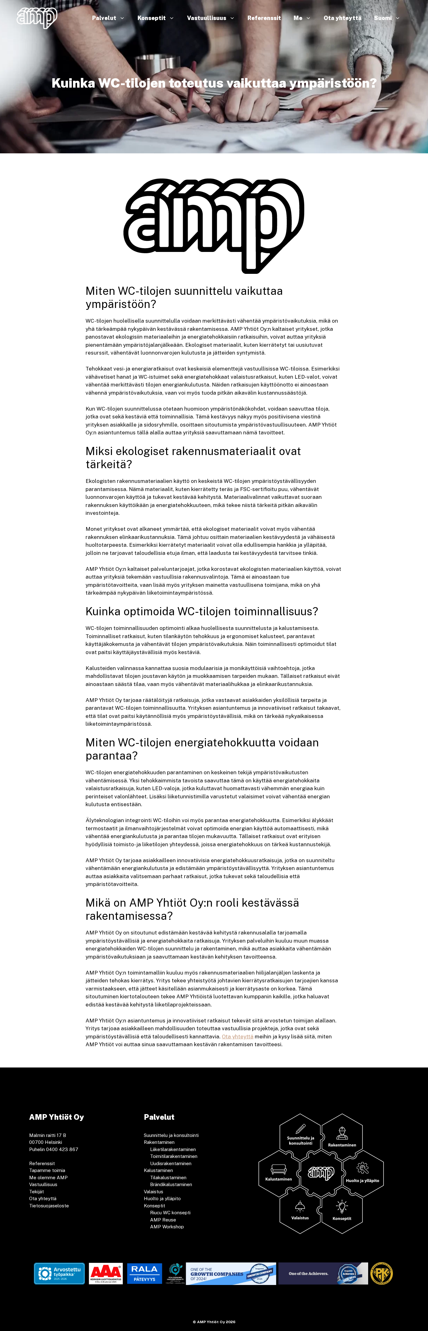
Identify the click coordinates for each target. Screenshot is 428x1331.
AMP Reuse (163, 1219)
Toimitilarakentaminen (173, 1156)
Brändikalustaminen (171, 1184)
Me (298, 18)
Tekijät (36, 1191)
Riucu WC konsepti (170, 1212)
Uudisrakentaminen (170, 1163)
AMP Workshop (167, 1226)
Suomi (383, 18)
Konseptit (152, 18)
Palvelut (104, 18)
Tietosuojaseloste (49, 1205)
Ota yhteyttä (343, 18)
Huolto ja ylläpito (162, 1198)
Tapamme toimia (47, 1170)
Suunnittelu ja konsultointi (171, 1135)
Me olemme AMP (48, 1177)
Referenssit (264, 18)
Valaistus (153, 1191)
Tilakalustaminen (168, 1177)
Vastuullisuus (206, 18)
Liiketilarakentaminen (173, 1149)
